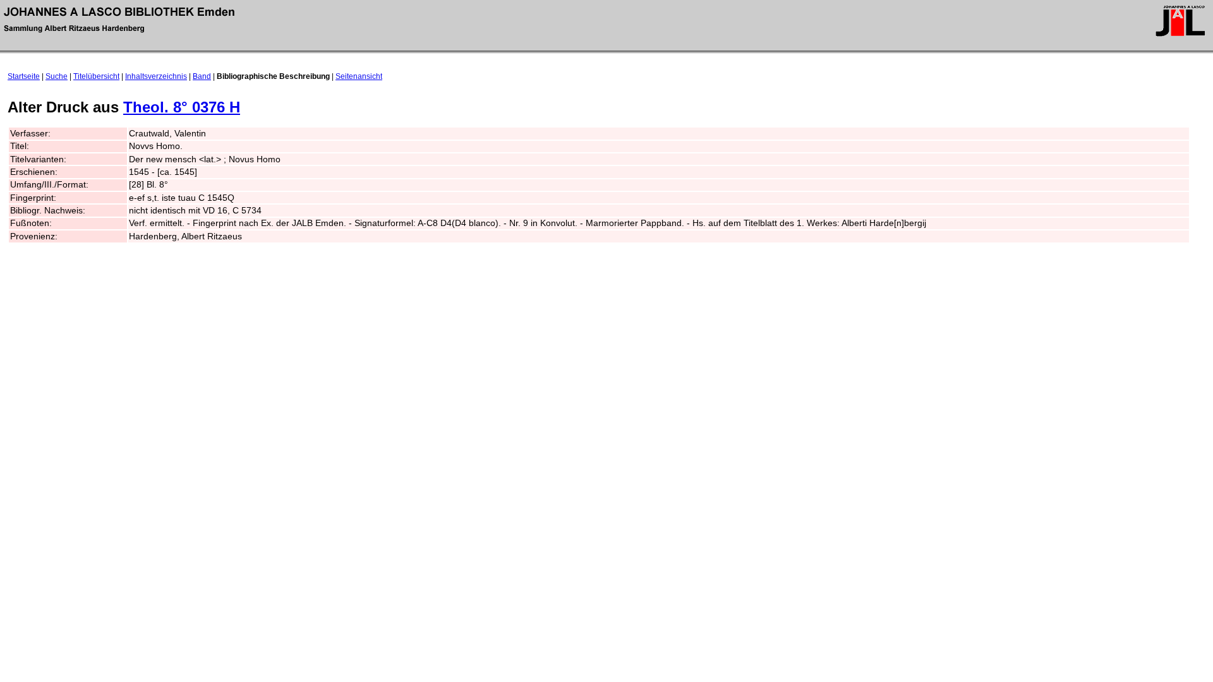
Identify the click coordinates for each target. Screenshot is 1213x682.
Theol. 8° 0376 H (181, 107)
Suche (56, 76)
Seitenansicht (358, 76)
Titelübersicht (96, 76)
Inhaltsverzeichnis (156, 76)
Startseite (24, 76)
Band (202, 76)
